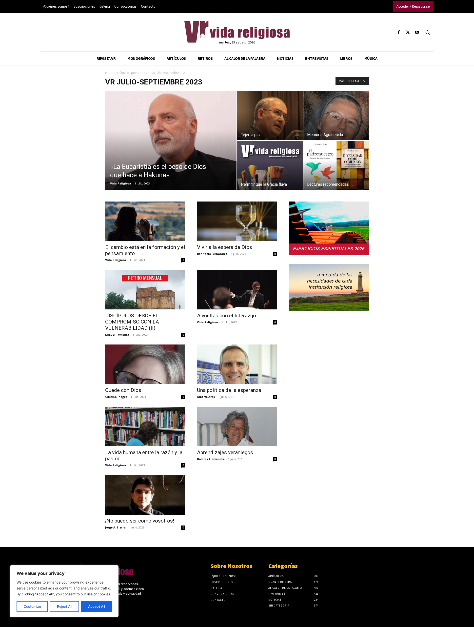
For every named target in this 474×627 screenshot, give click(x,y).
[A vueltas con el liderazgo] (237, 289)
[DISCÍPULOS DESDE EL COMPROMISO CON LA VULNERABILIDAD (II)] (145, 289)
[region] (64, 591)
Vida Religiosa (120, 183)
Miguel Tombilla (117, 334)
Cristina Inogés (116, 397)
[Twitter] (408, 32)
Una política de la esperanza (229, 390)
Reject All (64, 606)
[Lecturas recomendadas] (336, 165)
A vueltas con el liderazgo (226, 316)
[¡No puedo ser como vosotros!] (145, 495)
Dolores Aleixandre (211, 459)
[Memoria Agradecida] (336, 115)
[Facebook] (398, 32)
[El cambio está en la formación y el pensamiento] (145, 221)
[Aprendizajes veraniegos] (237, 426)
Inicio (109, 73)
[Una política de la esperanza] (237, 364)
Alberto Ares (206, 397)
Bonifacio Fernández (212, 254)
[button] (428, 32)
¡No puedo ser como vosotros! (139, 521)
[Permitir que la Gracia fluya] (270, 165)
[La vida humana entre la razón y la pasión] (145, 426)
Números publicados (132, 73)
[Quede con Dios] (145, 364)
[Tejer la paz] (270, 115)
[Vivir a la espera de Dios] (237, 221)
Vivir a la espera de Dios (224, 247)
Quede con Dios (123, 390)
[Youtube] (417, 32)
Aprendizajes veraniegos (225, 452)
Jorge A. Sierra (115, 527)
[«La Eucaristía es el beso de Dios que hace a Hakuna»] (171, 148)
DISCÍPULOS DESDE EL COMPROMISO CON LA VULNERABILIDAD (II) (132, 322)
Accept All (96, 606)
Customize (32, 606)
